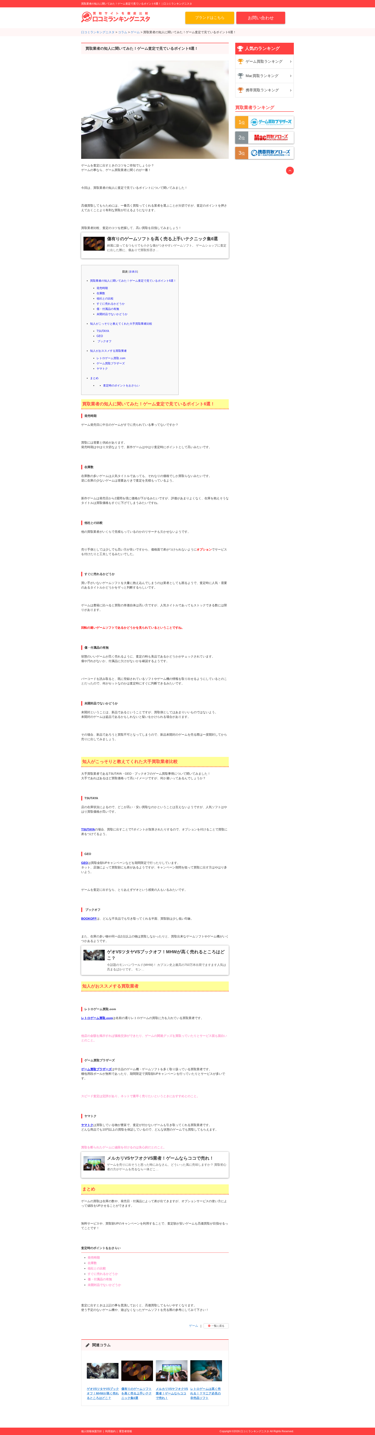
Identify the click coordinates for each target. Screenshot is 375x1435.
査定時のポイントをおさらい (121, 385)
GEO (100, 336)
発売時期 (102, 288)
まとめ (94, 378)
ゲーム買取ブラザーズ (111, 363)
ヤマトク (102, 368)
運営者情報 (125, 1431)
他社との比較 (105, 298)
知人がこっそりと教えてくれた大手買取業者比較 (121, 323)
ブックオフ (104, 341)
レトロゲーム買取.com (111, 358)
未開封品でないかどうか (112, 314)
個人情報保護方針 (91, 1431)
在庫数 (101, 293)
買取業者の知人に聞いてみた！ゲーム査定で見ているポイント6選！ (133, 280)
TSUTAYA (103, 331)
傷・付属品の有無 (108, 309)
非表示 (133, 271)
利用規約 (110, 1431)
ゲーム (193, 1325)
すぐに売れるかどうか (111, 303)
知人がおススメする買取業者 (108, 350)
